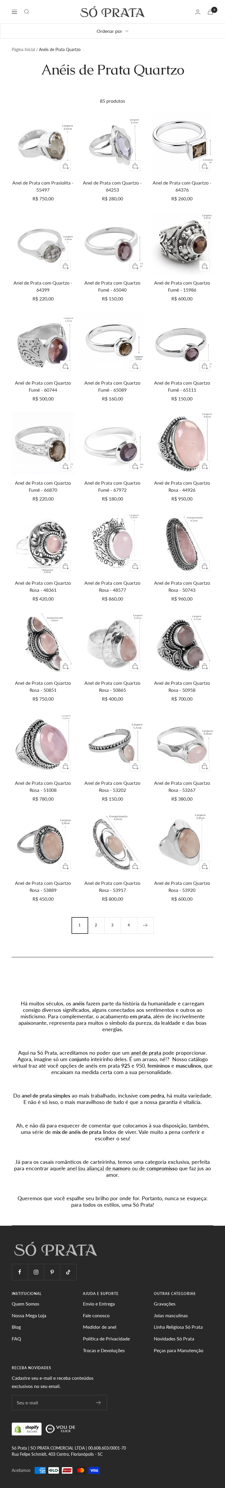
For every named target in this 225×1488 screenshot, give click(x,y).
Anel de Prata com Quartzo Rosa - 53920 (182, 886)
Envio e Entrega (99, 1303)
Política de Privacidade (106, 1338)
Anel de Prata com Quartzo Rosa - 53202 (112, 786)
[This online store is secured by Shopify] (27, 1428)
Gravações (164, 1303)
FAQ (16, 1338)
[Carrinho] (210, 12)
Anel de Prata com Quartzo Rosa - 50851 (43, 686)
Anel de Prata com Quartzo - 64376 (182, 186)
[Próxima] (145, 925)
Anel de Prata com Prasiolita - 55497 (43, 186)
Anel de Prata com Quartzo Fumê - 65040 (112, 286)
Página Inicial (23, 49)
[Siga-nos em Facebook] (20, 1272)
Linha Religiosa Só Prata (178, 1327)
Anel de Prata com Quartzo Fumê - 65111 (182, 386)
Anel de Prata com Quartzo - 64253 (112, 186)
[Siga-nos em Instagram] (36, 1272)
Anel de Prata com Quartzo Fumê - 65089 (112, 386)
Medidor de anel (99, 1327)
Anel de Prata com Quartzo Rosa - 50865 (112, 686)
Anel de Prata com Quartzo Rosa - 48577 (112, 586)
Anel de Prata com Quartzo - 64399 (42, 286)
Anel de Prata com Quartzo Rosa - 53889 (43, 886)
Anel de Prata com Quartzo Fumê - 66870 (43, 486)
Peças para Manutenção (178, 1350)
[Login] (197, 11)
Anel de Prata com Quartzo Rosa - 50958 (182, 686)
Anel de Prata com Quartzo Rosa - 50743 (182, 586)
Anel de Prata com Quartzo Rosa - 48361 (43, 586)
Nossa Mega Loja (29, 1315)
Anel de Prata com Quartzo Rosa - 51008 (43, 786)
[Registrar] (98, 1403)
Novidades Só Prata (174, 1338)
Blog (16, 1327)
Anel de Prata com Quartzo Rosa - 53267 (182, 786)
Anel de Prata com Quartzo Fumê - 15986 (182, 286)
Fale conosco (96, 1315)
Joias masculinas (171, 1315)
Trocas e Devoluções (104, 1350)
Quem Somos (25, 1303)
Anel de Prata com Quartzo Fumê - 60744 (43, 386)
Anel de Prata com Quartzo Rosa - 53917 (112, 886)
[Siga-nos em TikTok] (68, 1272)
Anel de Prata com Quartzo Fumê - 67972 (112, 486)
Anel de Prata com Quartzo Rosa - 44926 (182, 486)
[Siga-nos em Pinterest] (52, 1272)
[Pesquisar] (26, 11)
